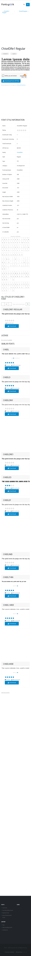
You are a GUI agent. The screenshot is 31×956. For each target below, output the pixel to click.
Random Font (5, 912)
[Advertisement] (15, 31)
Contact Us (5, 930)
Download (12, 326)
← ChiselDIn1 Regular (5, 11)
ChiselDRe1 (20, 152)
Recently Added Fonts (7, 910)
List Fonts (4, 907)
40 (6, 304)
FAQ (3, 925)
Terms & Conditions (9, 952)
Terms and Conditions (21, 85)
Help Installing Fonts (7, 927)
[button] (12, 358)
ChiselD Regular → (24, 11)
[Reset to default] (28, 304)
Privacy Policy (19, 952)
